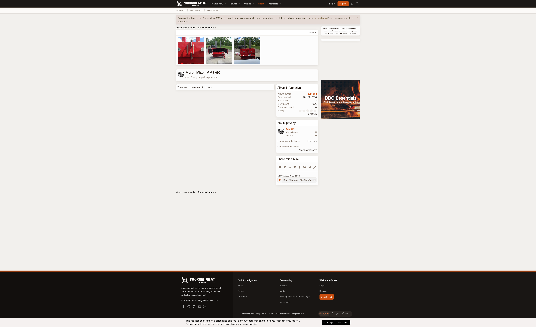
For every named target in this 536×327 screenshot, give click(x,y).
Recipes (283, 285)
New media (181, 10)
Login (322, 285)
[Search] (357, 4)
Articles (247, 4)
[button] (225, 4)
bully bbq (197, 77)
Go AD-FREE (326, 297)
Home (240, 285)
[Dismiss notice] (357, 17)
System (326, 313)
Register (323, 291)
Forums (233, 4)
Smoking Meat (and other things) (295, 296)
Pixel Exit (304, 314)
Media (261, 4)
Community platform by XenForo (265, 314)
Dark (347, 313)
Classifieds (284, 302)
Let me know (320, 18)
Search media (212, 10)
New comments (196, 10)
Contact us (243, 296)
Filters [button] (311, 32)
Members (273, 4)
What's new (217, 4)
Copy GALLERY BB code (288, 176)
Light (337, 313)
